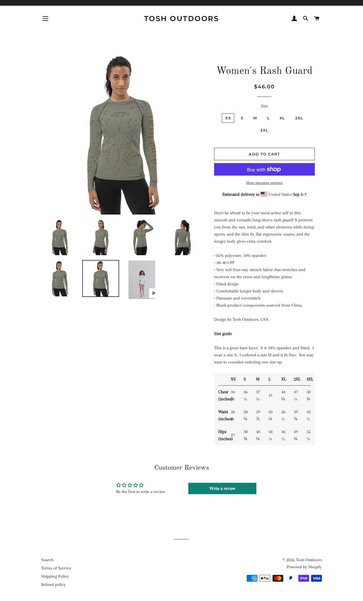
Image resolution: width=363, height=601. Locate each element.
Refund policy (53, 584)
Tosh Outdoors (181, 18)
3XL (264, 130)
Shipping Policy (55, 576)
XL (282, 118)
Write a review (222, 488)
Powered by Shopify (304, 566)
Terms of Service (56, 568)
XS (228, 118)
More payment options (264, 182)
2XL (299, 118)
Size (264, 106)
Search (47, 559)
